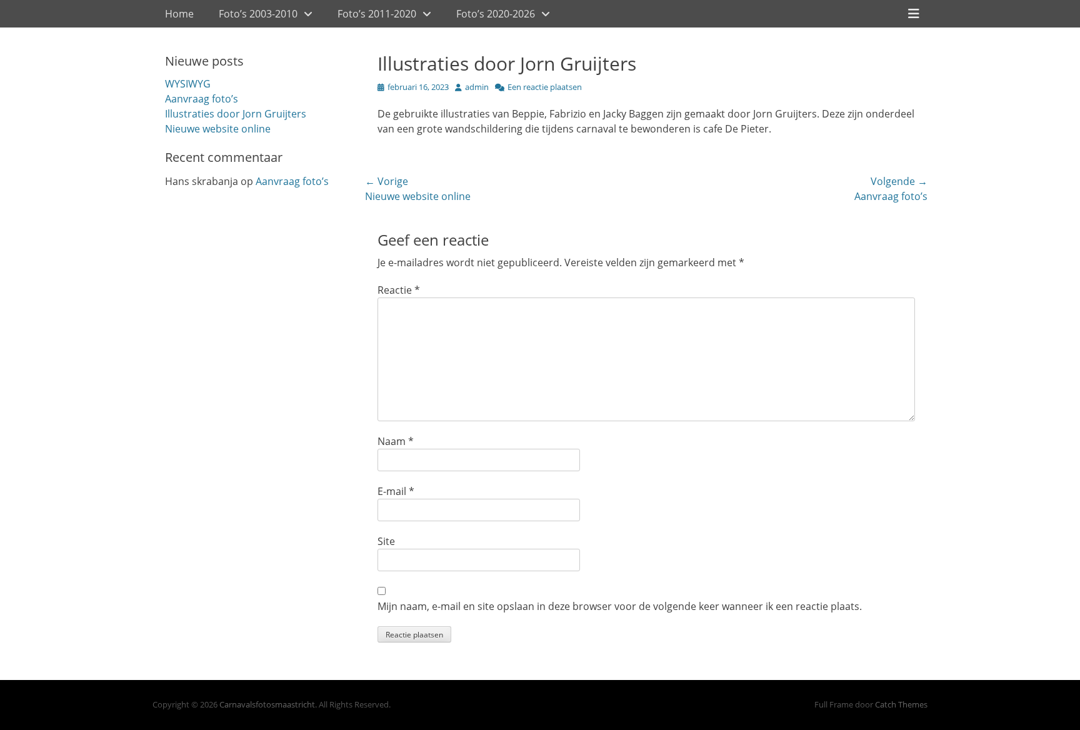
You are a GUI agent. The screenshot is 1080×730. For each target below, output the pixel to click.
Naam (396, 441)
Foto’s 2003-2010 (258, 14)
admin (477, 86)
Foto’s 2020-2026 (495, 14)
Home (179, 14)
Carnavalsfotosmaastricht (267, 704)
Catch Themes (901, 704)
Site (386, 541)
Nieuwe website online (218, 129)
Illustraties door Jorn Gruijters (235, 114)
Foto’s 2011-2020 (377, 14)
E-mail (396, 491)
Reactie (399, 290)
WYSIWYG (188, 84)
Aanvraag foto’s (201, 99)
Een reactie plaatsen (545, 86)
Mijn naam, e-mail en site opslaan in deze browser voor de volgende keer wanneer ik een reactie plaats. (620, 606)
